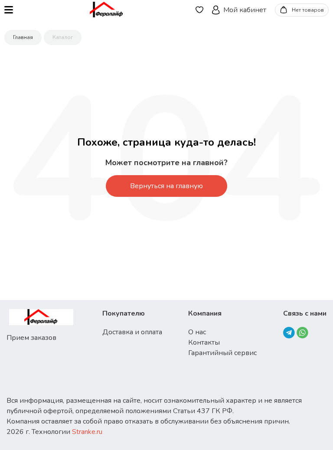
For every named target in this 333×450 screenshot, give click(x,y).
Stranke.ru (87, 432)
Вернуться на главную (166, 186)
